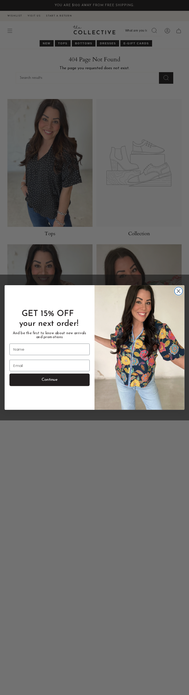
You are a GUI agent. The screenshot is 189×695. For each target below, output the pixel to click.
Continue (50, 380)
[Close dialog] (178, 291)
